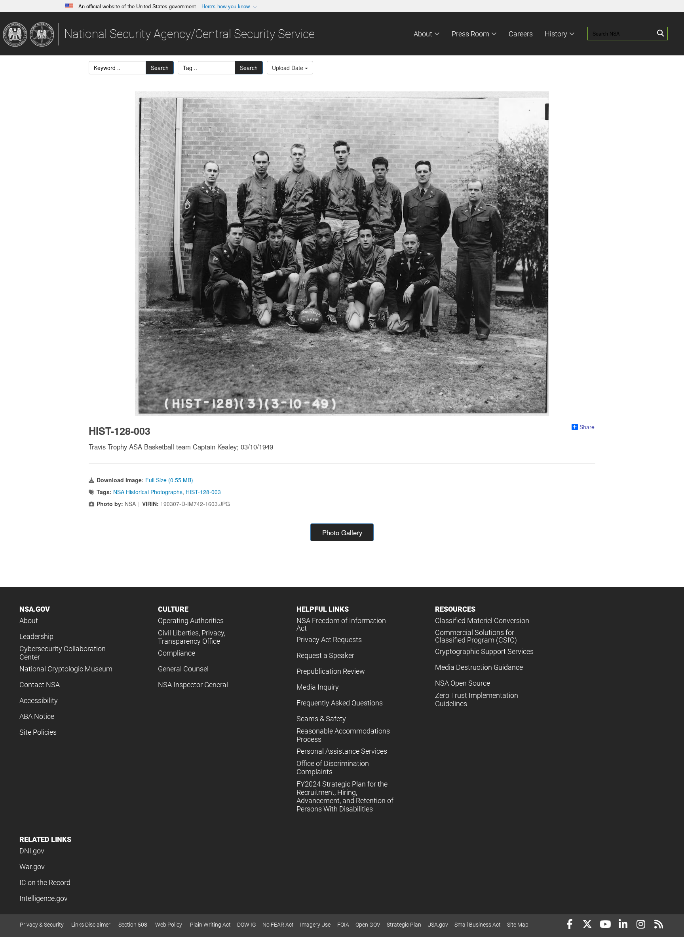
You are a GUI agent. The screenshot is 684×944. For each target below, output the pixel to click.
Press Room (470, 34)
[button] (229, 6)
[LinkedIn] (623, 925)
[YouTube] (605, 925)
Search (160, 68)
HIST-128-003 (203, 492)
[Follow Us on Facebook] (569, 925)
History (556, 34)
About (423, 34)
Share (587, 427)
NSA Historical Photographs (147, 492)
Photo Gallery (342, 532)
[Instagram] (641, 925)
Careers (521, 34)
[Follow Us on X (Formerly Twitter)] (587, 925)
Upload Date (288, 68)
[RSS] (658, 925)
